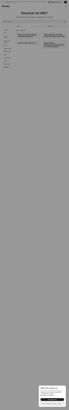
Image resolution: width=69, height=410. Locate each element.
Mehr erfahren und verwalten (46, 395)
